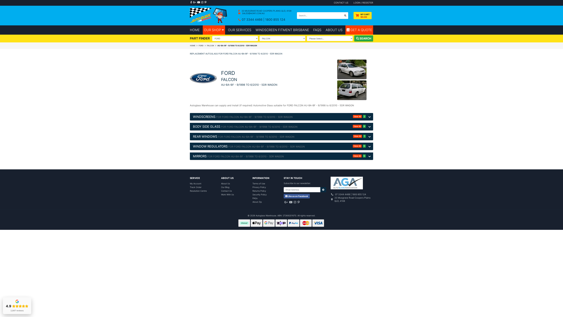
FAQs (254, 198)
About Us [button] (334, 30)
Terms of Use (258, 183)
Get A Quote (361, 30)
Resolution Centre (198, 191)
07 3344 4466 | (253, 19)
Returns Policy (259, 191)
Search (365, 38)
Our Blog (225, 187)
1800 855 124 (275, 19)
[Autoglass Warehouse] (209, 15)
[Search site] (345, 15)
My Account (195, 183)
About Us (225, 183)
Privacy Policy (259, 187)
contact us (341, 2)
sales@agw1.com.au (253, 13)
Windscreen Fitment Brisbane (282, 30)
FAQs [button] (317, 30)
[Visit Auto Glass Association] (347, 183)
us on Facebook (298, 196)
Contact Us (226, 191)
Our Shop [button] (213, 30)
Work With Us (227, 194)
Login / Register (363, 2)
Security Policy (259, 194)
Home (195, 30)
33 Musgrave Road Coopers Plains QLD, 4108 (266, 11)
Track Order (195, 187)
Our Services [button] (239, 30)
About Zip (257, 202)
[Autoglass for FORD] (203, 78)
